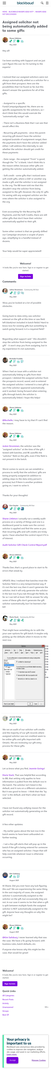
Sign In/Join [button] (25, 276)
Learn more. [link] (12, 1054)
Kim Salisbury (15, 874)
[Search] (42, 3)
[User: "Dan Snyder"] (5, 507)
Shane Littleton (15, 38)
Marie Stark (14, 617)
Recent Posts (7, 999)
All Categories (8, 995)
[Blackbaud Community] (25, 3)
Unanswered (25, 1007)
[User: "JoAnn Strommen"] (5, 291)
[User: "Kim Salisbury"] (5, 875)
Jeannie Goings (15, 717)
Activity (5, 1003)
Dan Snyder (14, 505)
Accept (12, 1060)
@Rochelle (7, 420)
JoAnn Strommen (16, 290)
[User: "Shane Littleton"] (5, 40)
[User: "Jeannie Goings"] (5, 718)
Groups (5, 1011)
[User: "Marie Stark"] (5, 618)
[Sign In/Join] (47, 3)
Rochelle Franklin (16, 359)
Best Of (5, 1015)
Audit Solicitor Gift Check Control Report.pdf (24, 544)
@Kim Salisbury (10, 937)
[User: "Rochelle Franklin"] (5, 360)
